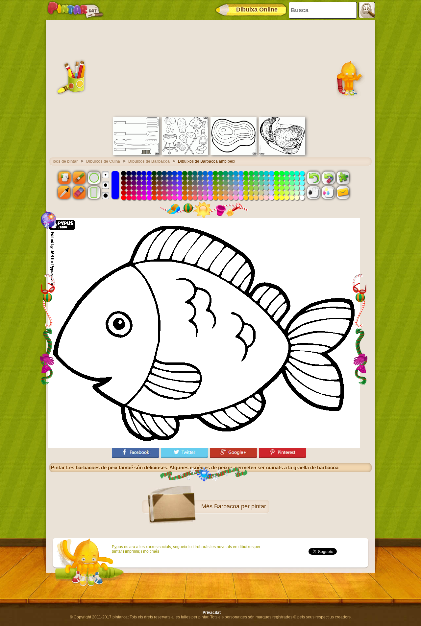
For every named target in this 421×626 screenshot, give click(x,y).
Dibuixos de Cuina (103, 161)
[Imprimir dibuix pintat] (328, 192)
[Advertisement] (210, 67)
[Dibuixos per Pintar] (75, 10)
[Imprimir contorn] (313, 192)
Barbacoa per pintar (240, 506)
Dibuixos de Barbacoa (149, 161)
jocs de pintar (65, 161)
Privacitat (212, 612)
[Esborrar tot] (328, 177)
